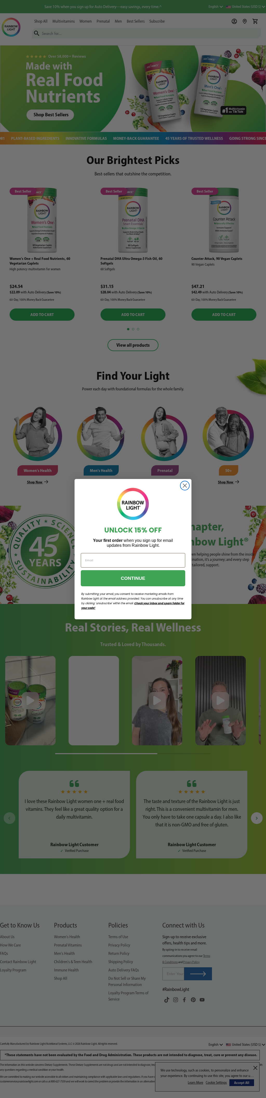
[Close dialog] (184, 485)
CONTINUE (133, 578)
